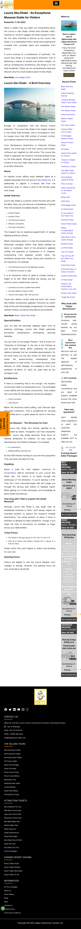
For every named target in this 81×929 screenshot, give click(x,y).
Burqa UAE (65, 197)
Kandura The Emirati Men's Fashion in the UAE (68, 286)
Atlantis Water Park (11, 825)
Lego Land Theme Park (12, 814)
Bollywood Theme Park (12, 818)
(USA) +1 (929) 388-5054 (13, 734)
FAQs (6, 902)
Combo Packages (10, 851)
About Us (7, 891)
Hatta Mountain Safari (12, 783)
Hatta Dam (65, 201)
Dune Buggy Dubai (68, 205)
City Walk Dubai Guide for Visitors (68, 171)
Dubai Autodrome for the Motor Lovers (68, 190)
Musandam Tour (10, 780)
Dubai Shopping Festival (67, 94)
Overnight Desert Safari (13, 757)
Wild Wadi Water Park (12, 822)
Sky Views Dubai (67, 125)
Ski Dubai (65, 149)
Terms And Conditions (12, 913)
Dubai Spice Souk (68, 265)
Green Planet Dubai (68, 224)
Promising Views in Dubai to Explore (68, 270)
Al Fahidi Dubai (67, 209)
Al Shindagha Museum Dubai (67, 137)
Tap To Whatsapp (13, 727)
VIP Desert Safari (10, 761)
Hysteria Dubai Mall (69, 276)
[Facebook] (5, 709)
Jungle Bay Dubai (68, 297)
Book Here (69, 75)
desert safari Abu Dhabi (24, 315)
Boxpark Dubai (67, 244)
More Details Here (69, 515)
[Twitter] (10, 709)
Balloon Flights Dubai (67, 119)
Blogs (6, 898)
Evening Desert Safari (12, 754)
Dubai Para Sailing (11, 791)
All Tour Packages (11, 887)
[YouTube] (18, 709)
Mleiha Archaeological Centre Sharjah (67, 230)
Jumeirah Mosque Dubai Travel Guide (68, 101)
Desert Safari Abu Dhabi (13, 871)
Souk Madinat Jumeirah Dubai (67, 178)
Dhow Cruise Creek (11, 772)
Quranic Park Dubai (68, 293)
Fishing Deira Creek (11, 794)
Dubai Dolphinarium (11, 833)
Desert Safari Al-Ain (11, 875)
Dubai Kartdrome (68, 114)
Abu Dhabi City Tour (11, 847)
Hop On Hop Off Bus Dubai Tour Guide (67, 258)
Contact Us (8, 905)
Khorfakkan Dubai (68, 106)
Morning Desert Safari (12, 750)
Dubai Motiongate (10, 836)
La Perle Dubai (67, 248)
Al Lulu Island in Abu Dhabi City (67, 214)
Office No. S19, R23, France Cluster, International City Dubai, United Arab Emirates (34, 723)
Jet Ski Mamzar (10, 787)
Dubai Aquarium (10, 829)
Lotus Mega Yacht (22, 77)
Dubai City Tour (10, 844)
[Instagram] (23, 709)
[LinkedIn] (14, 709)
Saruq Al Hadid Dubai (67, 143)
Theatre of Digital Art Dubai (68, 161)
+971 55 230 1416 (70, 448)
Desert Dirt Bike (10, 769)
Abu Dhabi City (44, 180)
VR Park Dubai (67, 280)
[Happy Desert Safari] (7, 5)
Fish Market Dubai (68, 110)
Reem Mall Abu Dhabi (67, 87)
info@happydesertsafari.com (15, 738)
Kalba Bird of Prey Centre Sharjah (68, 238)
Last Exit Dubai (67, 252)
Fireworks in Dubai (68, 166)
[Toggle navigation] (56, 3)
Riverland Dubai (67, 220)
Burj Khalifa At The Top (12, 807)
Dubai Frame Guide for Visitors (68, 154)
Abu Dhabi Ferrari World (13, 840)
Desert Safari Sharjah (12, 867)
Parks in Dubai (67, 184)
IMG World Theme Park (12, 810)
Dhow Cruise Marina (11, 776)
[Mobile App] (27, 709)
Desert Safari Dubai (11, 863)
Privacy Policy (9, 909)
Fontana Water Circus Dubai (67, 130)
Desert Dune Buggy (11, 765)
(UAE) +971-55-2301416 (13, 730)
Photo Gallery (9, 894)
